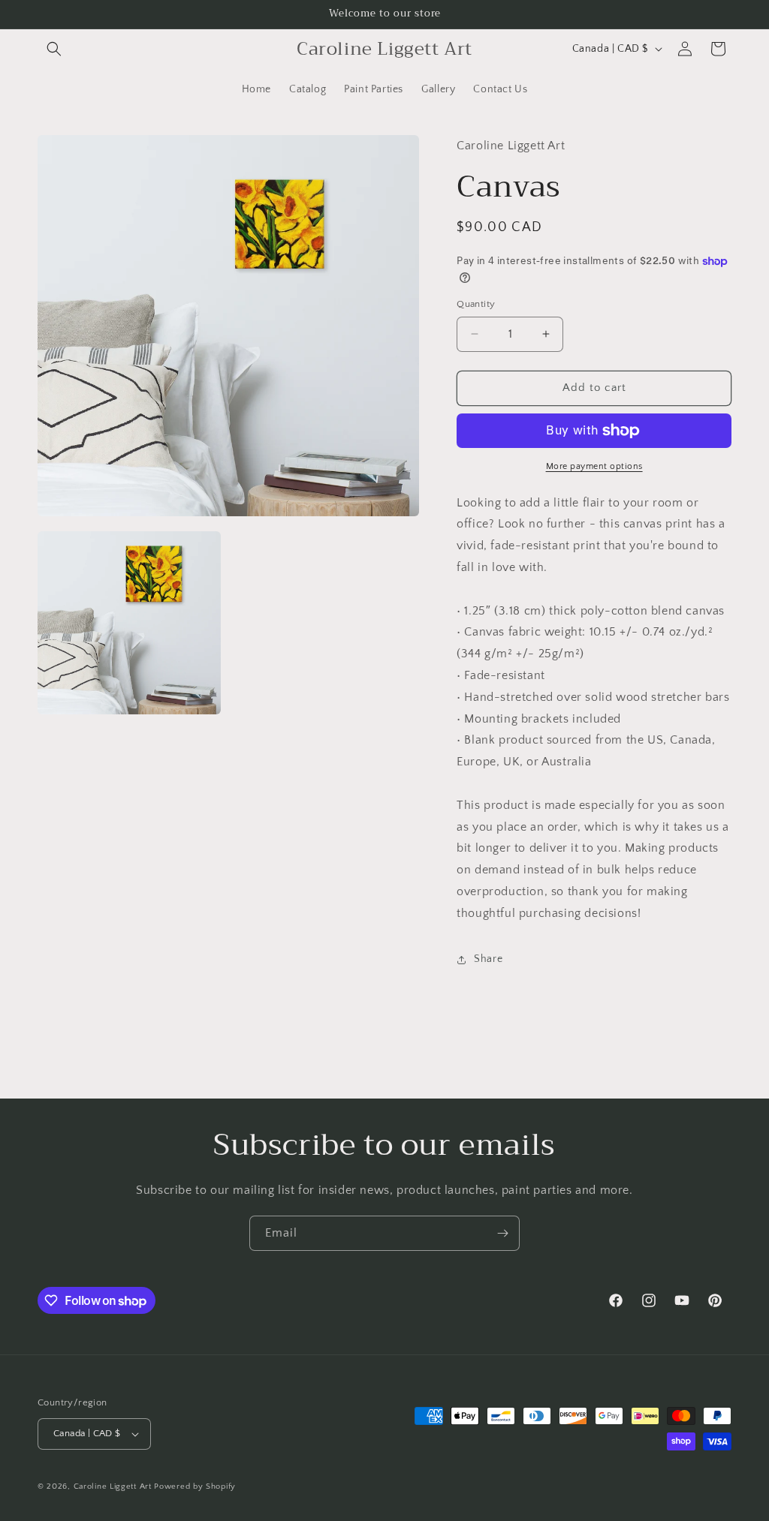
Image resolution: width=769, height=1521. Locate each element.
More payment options (594, 466)
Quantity (476, 304)
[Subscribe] (502, 1233)
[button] (54, 48)
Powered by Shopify (195, 1486)
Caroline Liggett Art (113, 1486)
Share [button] (488, 959)
